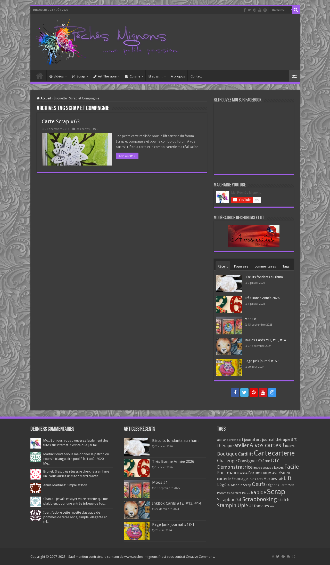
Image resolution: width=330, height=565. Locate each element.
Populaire (241, 266)
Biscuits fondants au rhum (264, 277)
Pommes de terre (229, 493)
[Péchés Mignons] (106, 41)
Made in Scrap (241, 485)
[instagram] (265, 10)
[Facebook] (244, 10)
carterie (283, 453)
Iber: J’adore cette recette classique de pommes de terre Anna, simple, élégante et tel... (75, 517)
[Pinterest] (255, 10)
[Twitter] (249, 10)
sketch (283, 499)
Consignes (248, 460)
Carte (262, 453)
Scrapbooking (259, 499)
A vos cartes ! (267, 445)
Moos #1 (251, 319)
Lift (288, 478)
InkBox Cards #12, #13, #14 (265, 340)
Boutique (227, 454)
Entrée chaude (263, 467)
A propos (178, 76)
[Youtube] (260, 10)
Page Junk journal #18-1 (262, 361)
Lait (280, 479)
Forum (254, 472)
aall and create (227, 440)
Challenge (227, 460)
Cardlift (245, 454)
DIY (275, 460)
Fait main (227, 472)
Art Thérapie (107, 76)
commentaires (265, 266)
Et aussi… (155, 76)
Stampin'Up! (231, 505)
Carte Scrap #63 (61, 121)
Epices (279, 467)
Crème (264, 460)
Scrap (81, 76)
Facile (291, 467)
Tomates (261, 506)
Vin (272, 506)
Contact (196, 76)
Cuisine (135, 76)
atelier (241, 446)
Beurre (289, 446)
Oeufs (259, 484)
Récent (223, 266)
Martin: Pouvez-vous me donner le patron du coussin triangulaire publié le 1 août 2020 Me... (76, 458)
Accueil (39, 75)
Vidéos (59, 76)
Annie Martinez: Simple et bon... (66, 485)
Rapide (258, 493)
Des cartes (83, 129)
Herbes (270, 478)
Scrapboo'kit (229, 499)
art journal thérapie (273, 439)
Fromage (240, 478)
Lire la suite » (127, 156)
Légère (223, 484)
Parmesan (287, 485)
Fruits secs (256, 479)
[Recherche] (296, 10)
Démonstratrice (235, 467)
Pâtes (246, 493)
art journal (247, 439)
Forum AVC (269, 473)
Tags (286, 266)
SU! (249, 505)
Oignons (272, 485)
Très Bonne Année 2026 (262, 298)
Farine (243, 473)
